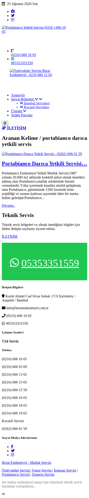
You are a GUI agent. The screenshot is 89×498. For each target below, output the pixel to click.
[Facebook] (13, 11)
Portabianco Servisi (16, 474)
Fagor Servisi (42, 470)
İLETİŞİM (16, 128)
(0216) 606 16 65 (23, 55)
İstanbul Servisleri (36, 103)
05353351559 (50, 263)
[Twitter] (13, 16)
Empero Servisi (43, 474)
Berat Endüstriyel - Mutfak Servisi (26, 463)
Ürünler (17, 111)
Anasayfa (18, 95)
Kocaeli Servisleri (36, 107)
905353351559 (22, 63)
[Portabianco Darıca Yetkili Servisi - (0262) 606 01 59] (42, 154)
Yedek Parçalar (22, 115)
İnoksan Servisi (65, 470)
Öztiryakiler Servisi (16, 470)
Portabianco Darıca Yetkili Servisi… (44, 163)
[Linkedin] (12, 20)
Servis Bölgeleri (23, 99)
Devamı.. (8, 205)
